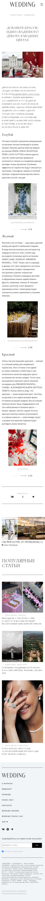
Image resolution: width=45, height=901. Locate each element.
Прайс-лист (8, 800)
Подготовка (16, 15)
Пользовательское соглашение (14, 891)
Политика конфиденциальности (14, 893)
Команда (6, 794)
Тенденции (29, 15)
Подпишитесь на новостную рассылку (22, 839)
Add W (5, 822)
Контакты (7, 805)
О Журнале (7, 783)
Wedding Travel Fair (12, 816)
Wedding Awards (10, 811)
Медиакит (7, 789)
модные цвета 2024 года (26, 94)
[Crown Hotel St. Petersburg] (22, 543)
